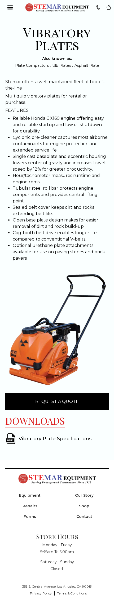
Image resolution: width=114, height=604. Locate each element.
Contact (84, 516)
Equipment (30, 495)
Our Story (84, 495)
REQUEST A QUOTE (57, 401)
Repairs (30, 506)
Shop (84, 506)
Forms (30, 516)
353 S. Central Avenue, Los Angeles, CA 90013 (57, 586)
